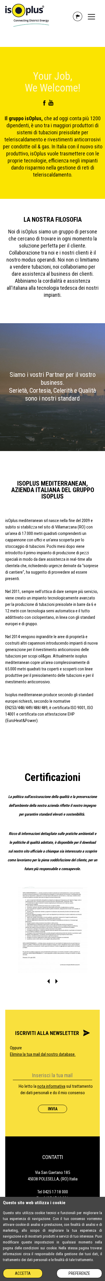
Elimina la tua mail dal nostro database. (43, 1054)
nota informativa (51, 1086)
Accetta (23, 1273)
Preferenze (79, 1273)
